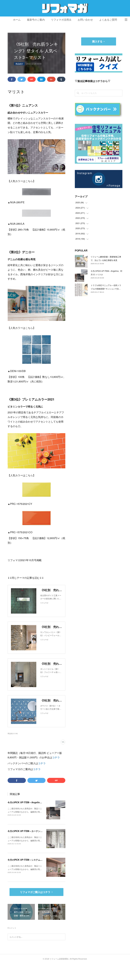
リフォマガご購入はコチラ (35, 892)
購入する (97, 41)
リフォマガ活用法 (61, 19)
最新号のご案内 (36, 19)
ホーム (17, 19)
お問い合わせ (85, 19)
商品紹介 (19, 63)
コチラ (56, 757)
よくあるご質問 (108, 19)
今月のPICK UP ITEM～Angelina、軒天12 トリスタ (34, 802)
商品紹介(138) (13, 733)
